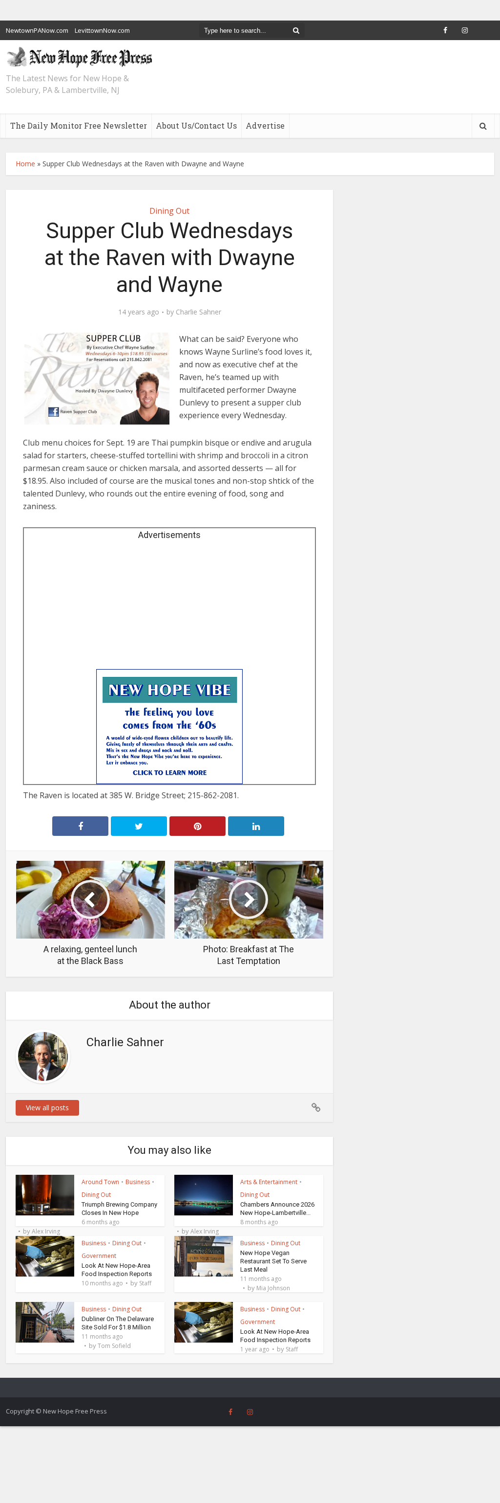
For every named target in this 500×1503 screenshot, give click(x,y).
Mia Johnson (273, 1288)
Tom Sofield (114, 1346)
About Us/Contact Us (196, 125)
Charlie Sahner (198, 312)
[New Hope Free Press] (79, 56)
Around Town (100, 1182)
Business (137, 1182)
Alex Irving (46, 1231)
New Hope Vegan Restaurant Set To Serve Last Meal (273, 1261)
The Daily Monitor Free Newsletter (78, 125)
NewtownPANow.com (37, 30)
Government (99, 1256)
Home (25, 163)
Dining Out (169, 210)
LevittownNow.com (102, 30)
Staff (145, 1283)
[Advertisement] (169, 608)
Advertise (265, 125)
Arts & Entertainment (268, 1182)
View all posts (47, 1107)
